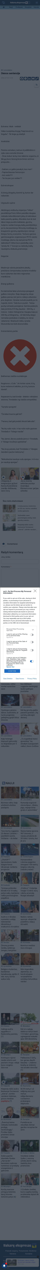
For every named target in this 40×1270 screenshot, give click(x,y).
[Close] (36, 592)
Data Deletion (7, 678)
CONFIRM (12, 671)
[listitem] (20, 629)
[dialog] (20, 635)
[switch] (31, 635)
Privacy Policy (32, 678)
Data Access (20, 678)
